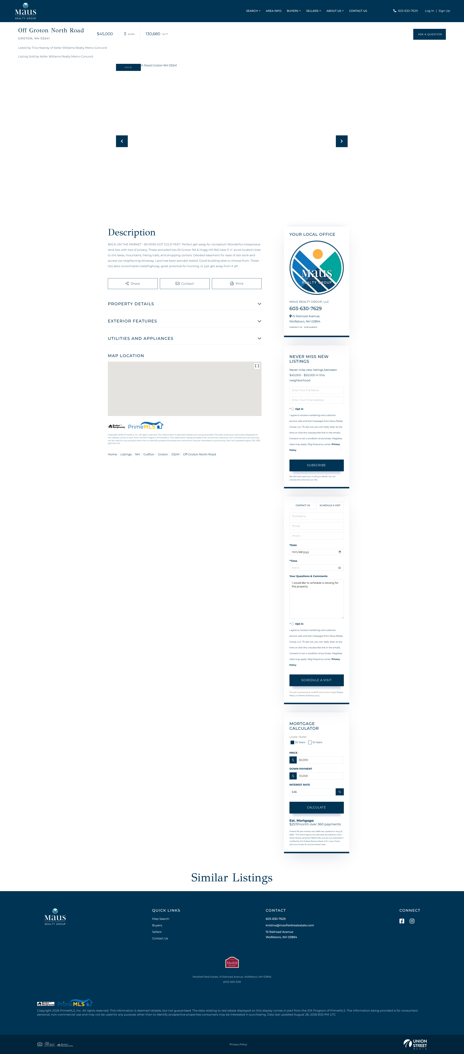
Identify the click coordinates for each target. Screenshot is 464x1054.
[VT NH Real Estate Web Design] (415, 1044)
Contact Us (295, 327)
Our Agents (310, 327)
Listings (126, 454)
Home (112, 454)
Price (293, 752)
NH (137, 454)
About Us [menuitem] (334, 11)
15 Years (317, 742)
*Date (293, 545)
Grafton (148, 454)
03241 (175, 454)
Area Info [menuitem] (273, 11)
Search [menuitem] (252, 11)
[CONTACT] (429, 34)
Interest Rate (299, 784)
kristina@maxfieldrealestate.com (290, 925)
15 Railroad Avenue (281, 934)
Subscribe (316, 465)
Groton (163, 454)
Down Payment (300, 768)
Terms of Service (306, 695)
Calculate (316, 807)
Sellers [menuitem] (312, 11)
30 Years (300, 742)
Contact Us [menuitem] (358, 11)
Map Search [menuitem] (160, 919)
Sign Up (444, 11)
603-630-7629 (408, 11)
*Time (293, 561)
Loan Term (298, 737)
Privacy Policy (238, 1044)
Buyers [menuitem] (292, 11)
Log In (429, 11)
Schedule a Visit (330, 505)
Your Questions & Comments (308, 576)
